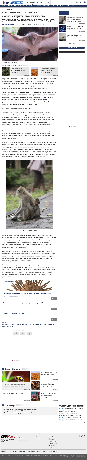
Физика (10, 5)
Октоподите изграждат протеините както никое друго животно (49, 395)
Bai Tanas (63, 422)
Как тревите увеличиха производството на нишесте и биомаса (47, 70)
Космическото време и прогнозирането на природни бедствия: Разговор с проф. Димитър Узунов (75, 21)
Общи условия (53, 436)
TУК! (22, 411)
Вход (35, 436)
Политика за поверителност (53, 442)
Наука (32, 2)
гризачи (24, 324)
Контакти (22, 436)
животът (38, 324)
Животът (31, 5)
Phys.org (43, 97)
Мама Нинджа (53, 451)
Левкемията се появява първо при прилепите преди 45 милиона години (29, 303)
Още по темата (9, 281)
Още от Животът (13, 369)
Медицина (46, 5)
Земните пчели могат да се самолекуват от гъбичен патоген (14, 386)
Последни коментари (72, 405)
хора (3, 326)
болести (13, 324)
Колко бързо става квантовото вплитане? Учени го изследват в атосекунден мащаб (71, 419)
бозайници (5, 324)
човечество (10, 326)
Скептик (67, 5)
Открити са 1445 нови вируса (13, 313)
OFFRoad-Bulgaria (36, 451)
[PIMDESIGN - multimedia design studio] (80, 456)
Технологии (54, 5)
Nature (31, 108)
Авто (53, 2)
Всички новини (72, 48)
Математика (17, 5)
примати (51, 324)
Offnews (40, 2)
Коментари (10, 405)
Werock (45, 451)
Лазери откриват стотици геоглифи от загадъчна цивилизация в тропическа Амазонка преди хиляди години (71, 410)
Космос (4, 5)
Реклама (21, 438)
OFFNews (3, 451)
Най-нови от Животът (13, 65)
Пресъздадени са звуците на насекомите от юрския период (19, 70)
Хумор (73, 5)
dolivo (62, 408)
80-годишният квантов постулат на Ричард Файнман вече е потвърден (75, 29)
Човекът (38, 5)
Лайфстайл (22, 451)
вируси (19, 324)
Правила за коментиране (52, 438)
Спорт (47, 2)
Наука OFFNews (8, 24)
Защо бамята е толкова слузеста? (76, 422)
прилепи (44, 324)
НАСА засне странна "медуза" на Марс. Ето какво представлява (74, 37)
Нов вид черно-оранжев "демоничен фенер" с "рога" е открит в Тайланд (48, 385)
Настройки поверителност (53, 446)
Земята (25, 5)
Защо (61, 5)
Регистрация (37, 438)
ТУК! (30, 413)
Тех (58, 2)
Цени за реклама (24, 440)
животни (31, 324)
